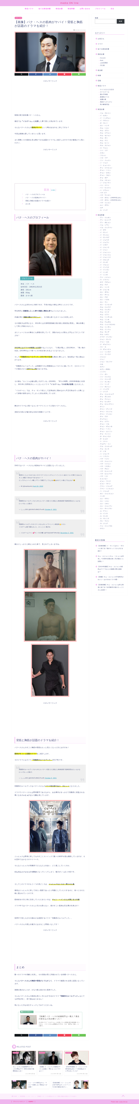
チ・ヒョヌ (104, 439)
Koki (101, 60)
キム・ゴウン (104, 130)
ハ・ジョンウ (104, 454)
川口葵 (102, 65)
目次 (112, 9)
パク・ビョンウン (106, 473)
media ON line (69, 3)
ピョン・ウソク (105, 481)
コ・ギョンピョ (105, 349)
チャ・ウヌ (104, 416)
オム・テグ (104, 284)
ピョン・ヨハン (105, 483)
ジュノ (102, 359)
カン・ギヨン (104, 292)
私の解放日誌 (104, 104)
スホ (101, 364)
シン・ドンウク (105, 354)
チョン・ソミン (105, 170)
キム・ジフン (104, 314)
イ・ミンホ (104, 274)
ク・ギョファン (105, 344)
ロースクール (104, 92)
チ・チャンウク (105, 436)
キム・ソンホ (104, 319)
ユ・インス (104, 513)
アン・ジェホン (105, 217)
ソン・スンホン (105, 381)
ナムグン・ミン (105, 444)
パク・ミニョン (105, 202)
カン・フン (104, 302)
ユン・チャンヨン (106, 508)
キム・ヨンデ (104, 332)
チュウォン (104, 419)
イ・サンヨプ (104, 237)
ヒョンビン (104, 478)
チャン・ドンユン (106, 414)
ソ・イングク (104, 389)
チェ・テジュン (105, 399)
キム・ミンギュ (105, 327)
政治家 (100, 70)
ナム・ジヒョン (105, 180)
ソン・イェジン (105, 160)
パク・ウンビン (105, 195)
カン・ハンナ (104, 125)
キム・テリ (104, 140)
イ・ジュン (104, 250)
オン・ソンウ (104, 287)
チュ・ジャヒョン (106, 168)
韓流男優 (71, 9)
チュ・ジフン (104, 421)
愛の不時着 (104, 94)
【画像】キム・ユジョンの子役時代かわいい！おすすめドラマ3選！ (111, 578)
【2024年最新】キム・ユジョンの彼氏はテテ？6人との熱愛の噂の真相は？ (110, 569)
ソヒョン (103, 155)
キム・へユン (104, 128)
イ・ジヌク (104, 245)
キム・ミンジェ (105, 329)
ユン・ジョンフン (106, 506)
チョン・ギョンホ (106, 426)
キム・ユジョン (105, 145)
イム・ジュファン (106, 227)
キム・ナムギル (105, 322)
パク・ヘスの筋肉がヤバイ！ (36, 198)
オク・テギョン (105, 282)
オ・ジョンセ (104, 289)
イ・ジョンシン (105, 252)
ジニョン (103, 357)
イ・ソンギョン (105, 118)
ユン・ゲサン (104, 498)
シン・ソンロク (105, 352)
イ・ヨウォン (104, 120)
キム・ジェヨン (105, 309)
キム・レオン (104, 334)
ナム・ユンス (104, 449)
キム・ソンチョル (106, 317)
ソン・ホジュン (105, 386)
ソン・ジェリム (105, 376)
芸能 (99, 80)
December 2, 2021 (67, 533)
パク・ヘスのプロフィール (35, 194)
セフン (102, 366)
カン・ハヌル (104, 299)
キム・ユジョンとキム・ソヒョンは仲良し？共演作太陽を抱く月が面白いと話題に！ (111, 558)
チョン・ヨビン (105, 175)
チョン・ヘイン (105, 429)
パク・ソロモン (105, 466)
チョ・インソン (105, 434)
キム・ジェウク (105, 307)
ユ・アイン (104, 511)
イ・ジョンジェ (105, 255)
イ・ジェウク (104, 240)
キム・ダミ (104, 138)
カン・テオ (104, 297)
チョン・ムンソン (106, 431)
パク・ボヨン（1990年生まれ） (111, 197)
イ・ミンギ (104, 272)
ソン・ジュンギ (105, 379)
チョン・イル (104, 424)
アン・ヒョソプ (105, 220)
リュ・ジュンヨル (106, 526)
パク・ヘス (18, 18)
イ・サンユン (104, 235)
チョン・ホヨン (105, 173)
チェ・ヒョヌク (105, 401)
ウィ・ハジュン (105, 277)
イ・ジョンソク (105, 257)
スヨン (102, 153)
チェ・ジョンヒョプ (107, 394)
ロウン (102, 528)
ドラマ (100, 44)
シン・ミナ (104, 150)
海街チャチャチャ (106, 102)
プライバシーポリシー (19, 1101)
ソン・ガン (104, 374)
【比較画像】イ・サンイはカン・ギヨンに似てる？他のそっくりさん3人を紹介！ (111, 548)
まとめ (27, 204)
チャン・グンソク (106, 409)
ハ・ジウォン (104, 190)
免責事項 (30, 1101)
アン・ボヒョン (105, 222)
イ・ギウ (103, 230)
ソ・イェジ (104, 163)
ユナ (101, 207)
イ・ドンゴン (104, 269)
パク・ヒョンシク (106, 471)
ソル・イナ (104, 158)
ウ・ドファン (104, 279)
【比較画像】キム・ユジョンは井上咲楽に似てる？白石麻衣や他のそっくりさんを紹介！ (111, 587)
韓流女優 (59, 9)
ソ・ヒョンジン (105, 165)
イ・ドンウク (104, 267)
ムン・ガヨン (104, 205)
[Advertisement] (50, 96)
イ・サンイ (104, 232)
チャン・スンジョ (106, 411)
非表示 (53, 190)
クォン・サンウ (105, 339)
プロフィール (100, 9)
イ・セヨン (104, 115)
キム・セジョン (105, 135)
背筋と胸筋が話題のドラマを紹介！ (38, 201)
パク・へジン (104, 459)
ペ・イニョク (104, 491)
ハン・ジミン (104, 185)
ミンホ (102, 496)
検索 (96, 18)
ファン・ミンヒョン (107, 488)
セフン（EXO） (105, 369)
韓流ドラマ (29, 9)
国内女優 (101, 54)
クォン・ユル (104, 342)
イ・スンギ (104, 262)
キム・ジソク (104, 312)
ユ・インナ (104, 210)
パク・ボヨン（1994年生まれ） (111, 200)
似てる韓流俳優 (45, 9)
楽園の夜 (103, 99)
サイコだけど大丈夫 (107, 89)
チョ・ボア (104, 178)
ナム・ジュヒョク (106, 446)
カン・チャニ (104, 294)
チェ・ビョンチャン (107, 404)
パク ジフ (103, 192)
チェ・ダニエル (105, 396)
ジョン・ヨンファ (106, 361)
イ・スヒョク (104, 260)
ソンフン (103, 371)
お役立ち (101, 39)
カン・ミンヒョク (106, 304)
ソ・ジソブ (104, 391)
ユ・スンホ (104, 516)
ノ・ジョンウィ (105, 182)
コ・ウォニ (104, 148)
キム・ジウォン (105, 133)
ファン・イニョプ (106, 486)
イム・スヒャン (105, 113)
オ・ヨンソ (104, 123)
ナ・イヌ (103, 451)
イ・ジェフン (104, 242)
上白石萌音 (104, 63)
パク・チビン (104, 469)
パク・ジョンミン (106, 461)
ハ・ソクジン (104, 456)
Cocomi (103, 58)
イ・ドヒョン (104, 265)
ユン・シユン (104, 501)
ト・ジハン (104, 441)
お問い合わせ (85, 9)
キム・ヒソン (104, 143)
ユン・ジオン (104, 503)
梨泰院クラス (104, 97)
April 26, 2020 (38, 486)
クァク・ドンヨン (106, 337)
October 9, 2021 (51, 509)
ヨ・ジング (104, 523)
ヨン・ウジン (104, 521)
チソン (102, 406)
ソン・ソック (104, 384)
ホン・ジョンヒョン (107, 493)
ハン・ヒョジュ (105, 187)
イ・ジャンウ (104, 247)
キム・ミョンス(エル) (107, 324)
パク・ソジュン (105, 464)
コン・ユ (103, 347)
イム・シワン (104, 225)
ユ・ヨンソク (104, 518)
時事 (99, 75)
